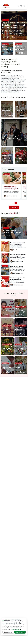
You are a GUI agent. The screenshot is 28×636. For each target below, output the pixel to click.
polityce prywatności (16, 629)
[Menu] (17, 5)
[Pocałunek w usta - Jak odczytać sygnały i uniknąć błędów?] (14, 228)
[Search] (21, 6)
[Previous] (12, 203)
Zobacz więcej (14, 207)
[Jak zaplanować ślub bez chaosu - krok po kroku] (14, 132)
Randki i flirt (6, 228)
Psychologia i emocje (7, 306)
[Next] (16, 203)
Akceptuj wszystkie (20, 632)
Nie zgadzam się (8, 632)
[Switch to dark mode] (24, 5)
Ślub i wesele (6, 20)
